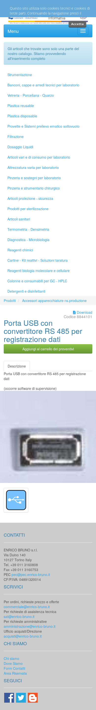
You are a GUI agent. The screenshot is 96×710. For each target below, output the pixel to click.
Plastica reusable (20, 105)
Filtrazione (15, 136)
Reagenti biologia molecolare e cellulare (38, 270)
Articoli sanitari (18, 219)
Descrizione (17, 366)
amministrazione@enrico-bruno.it (29, 626)
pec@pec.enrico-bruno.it (31, 574)
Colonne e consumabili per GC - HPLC (37, 280)
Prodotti (10, 300)
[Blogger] (33, 697)
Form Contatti (14, 668)
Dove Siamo (13, 663)
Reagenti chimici (20, 249)
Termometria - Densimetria (28, 229)
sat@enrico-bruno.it (19, 616)
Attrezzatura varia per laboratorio (33, 167)
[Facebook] (9, 697)
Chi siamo (11, 658)
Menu (13, 31)
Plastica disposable (22, 115)
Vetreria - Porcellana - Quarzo (30, 95)
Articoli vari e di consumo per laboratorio (38, 157)
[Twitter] (21, 697)
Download (84, 312)
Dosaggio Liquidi (20, 146)
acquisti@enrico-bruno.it (23, 636)
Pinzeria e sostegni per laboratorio (34, 177)
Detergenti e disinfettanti (26, 291)
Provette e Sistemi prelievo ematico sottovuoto (43, 126)
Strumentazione (19, 74)
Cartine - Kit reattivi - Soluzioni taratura (37, 260)
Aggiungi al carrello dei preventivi (48, 348)
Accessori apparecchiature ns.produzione (54, 300)
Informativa (56, 18)
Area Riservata (15, 673)
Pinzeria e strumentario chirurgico (33, 188)
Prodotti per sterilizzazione (27, 208)
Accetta (77, 24)
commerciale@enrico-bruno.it (27, 606)
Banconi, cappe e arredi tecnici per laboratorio (43, 84)
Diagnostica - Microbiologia (28, 239)
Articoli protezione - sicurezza (30, 198)
